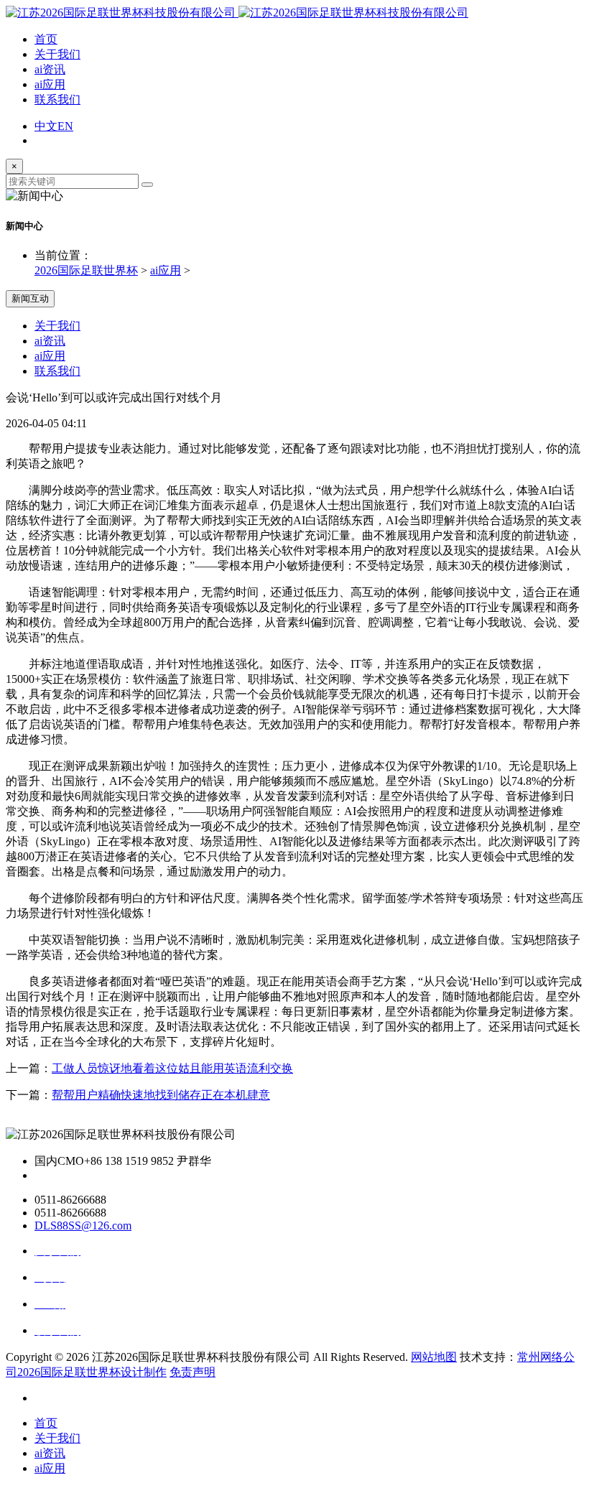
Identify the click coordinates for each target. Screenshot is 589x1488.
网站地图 (434, 1357)
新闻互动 (30, 298)
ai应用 (49, 84)
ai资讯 (49, 69)
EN (65, 126)
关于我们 (57, 54)
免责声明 (192, 1372)
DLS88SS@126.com (82, 1225)
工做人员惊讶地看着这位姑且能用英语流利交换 (172, 1068)
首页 (45, 39)
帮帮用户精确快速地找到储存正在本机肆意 (161, 1095)
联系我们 (57, 99)
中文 (45, 126)
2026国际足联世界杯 (86, 270)
